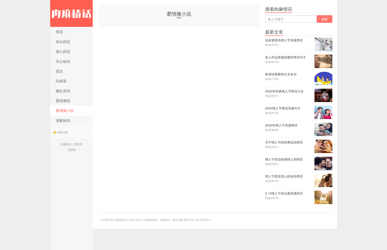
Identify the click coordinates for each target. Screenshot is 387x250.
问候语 (61, 80)
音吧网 (71, 150)
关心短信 (63, 61)
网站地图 (177, 220)
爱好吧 (78, 144)
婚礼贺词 (63, 90)
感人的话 (63, 51)
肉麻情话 (66, 144)
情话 (59, 31)
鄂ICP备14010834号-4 (197, 220)
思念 (59, 71)
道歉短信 (63, 120)
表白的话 (63, 41)
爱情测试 (63, 100)
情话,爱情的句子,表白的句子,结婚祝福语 (71, 13)
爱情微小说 (65, 110)
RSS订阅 (62, 132)
